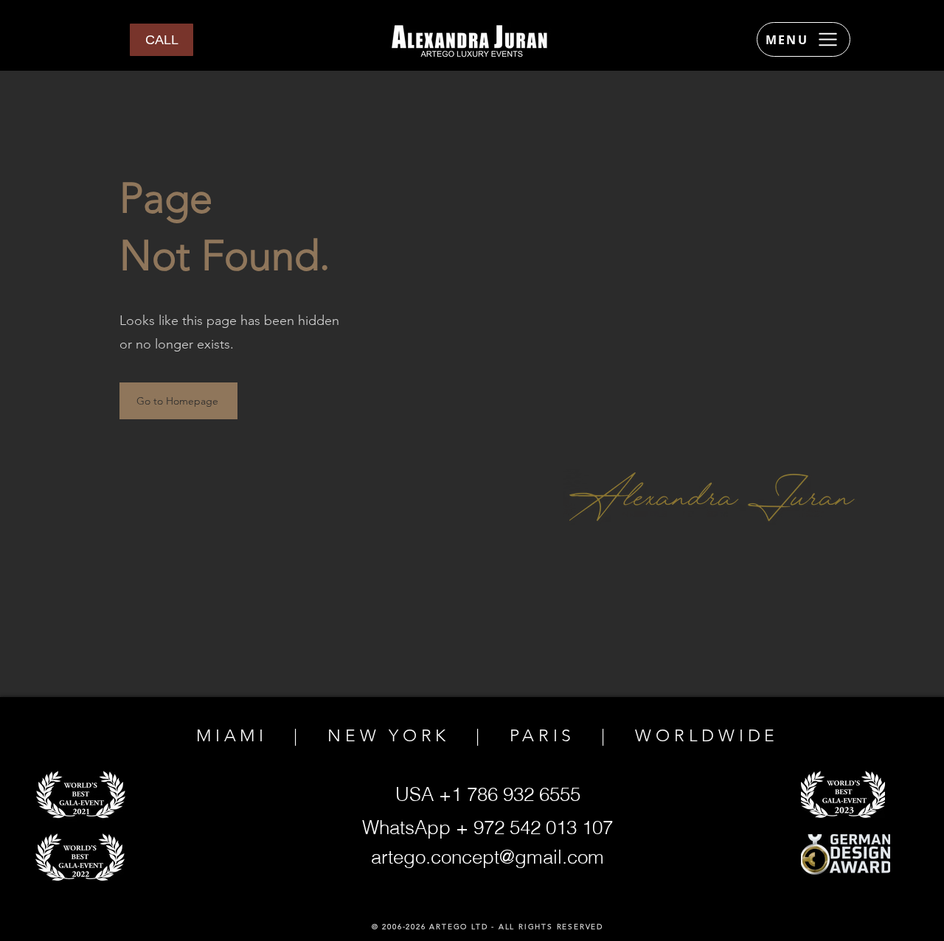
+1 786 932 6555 (509, 794)
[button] (161, 40)
